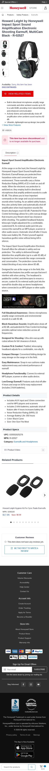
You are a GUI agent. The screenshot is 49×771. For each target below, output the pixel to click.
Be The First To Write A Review (26, 549)
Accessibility (24, 583)
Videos (8, 130)
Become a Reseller (24, 617)
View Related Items (19, 94)
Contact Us (24, 591)
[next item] (4, 76)
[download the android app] (24, 754)
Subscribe (39, 669)
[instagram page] (31, 684)
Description (11, 153)
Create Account (24, 604)
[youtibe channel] (38, 684)
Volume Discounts (24, 578)
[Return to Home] (3, 15)
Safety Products (22, 15)
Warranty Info (24, 643)
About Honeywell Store (24, 629)
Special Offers (10, 2)
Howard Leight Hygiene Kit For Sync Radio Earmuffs (24, 508)
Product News (24, 634)
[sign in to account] (45, 8)
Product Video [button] (14, 450)
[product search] (31, 767)
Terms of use (25, 735)
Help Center (24, 587)
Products (10, 15)
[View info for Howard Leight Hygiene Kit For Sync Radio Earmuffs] (24, 486)
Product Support (24, 638)
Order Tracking (25, 608)
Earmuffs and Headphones (26, 442)
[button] (28, 59)
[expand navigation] (2, 8)
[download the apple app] (24, 747)
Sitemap (36, 735)
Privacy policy (11, 735)
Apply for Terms (24, 612)
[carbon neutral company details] (31, 706)
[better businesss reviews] (15, 706)
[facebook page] (23, 684)
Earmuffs (34, 15)
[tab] (10, 153)
